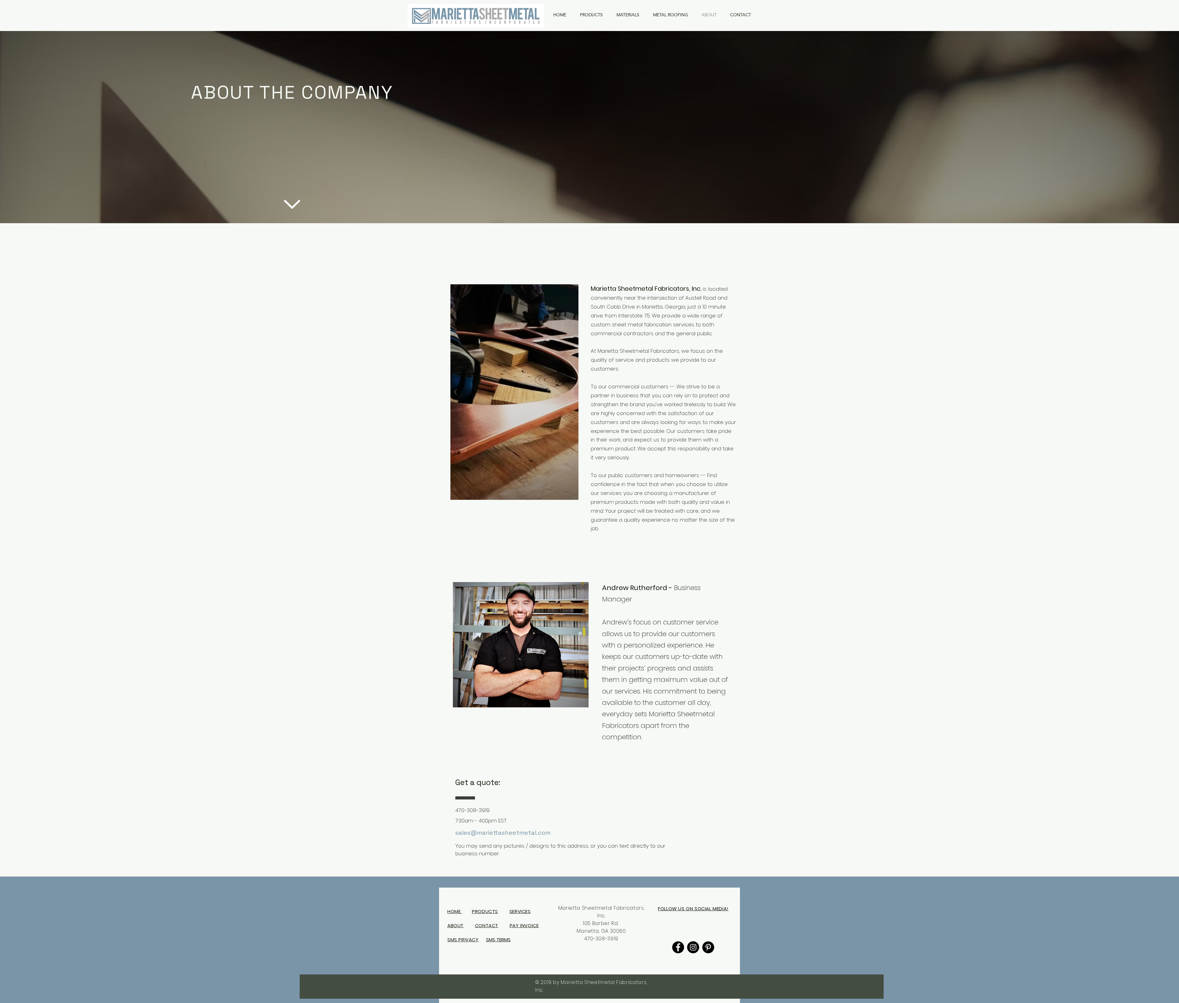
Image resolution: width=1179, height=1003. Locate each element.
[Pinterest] (708, 947)
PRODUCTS (485, 911)
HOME (454, 911)
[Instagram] (693, 947)
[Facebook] (678, 947)
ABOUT (455, 925)
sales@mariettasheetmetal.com (503, 833)
